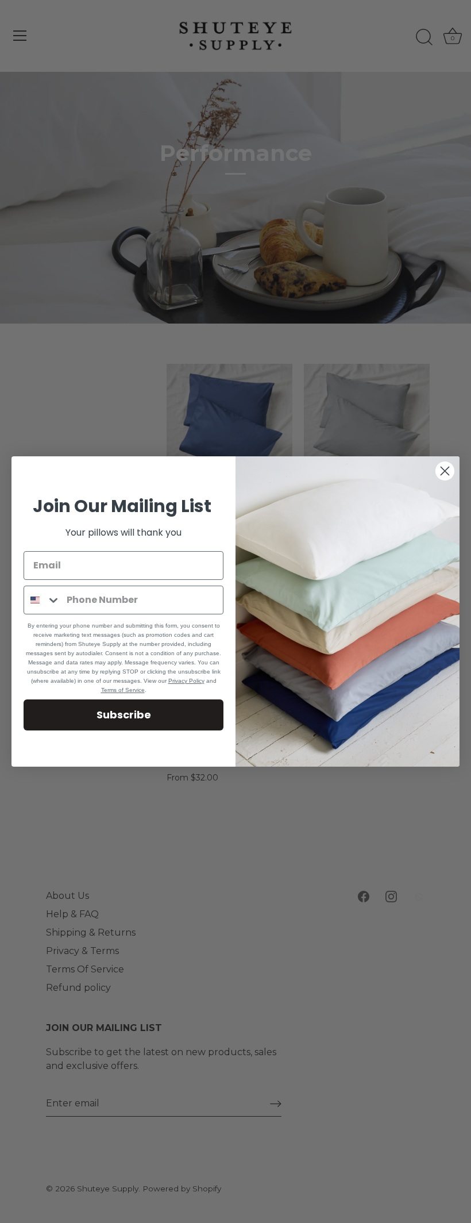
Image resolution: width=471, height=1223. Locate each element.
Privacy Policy (186, 681)
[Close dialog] (445, 471)
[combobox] (42, 600)
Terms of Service (123, 690)
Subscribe (123, 714)
